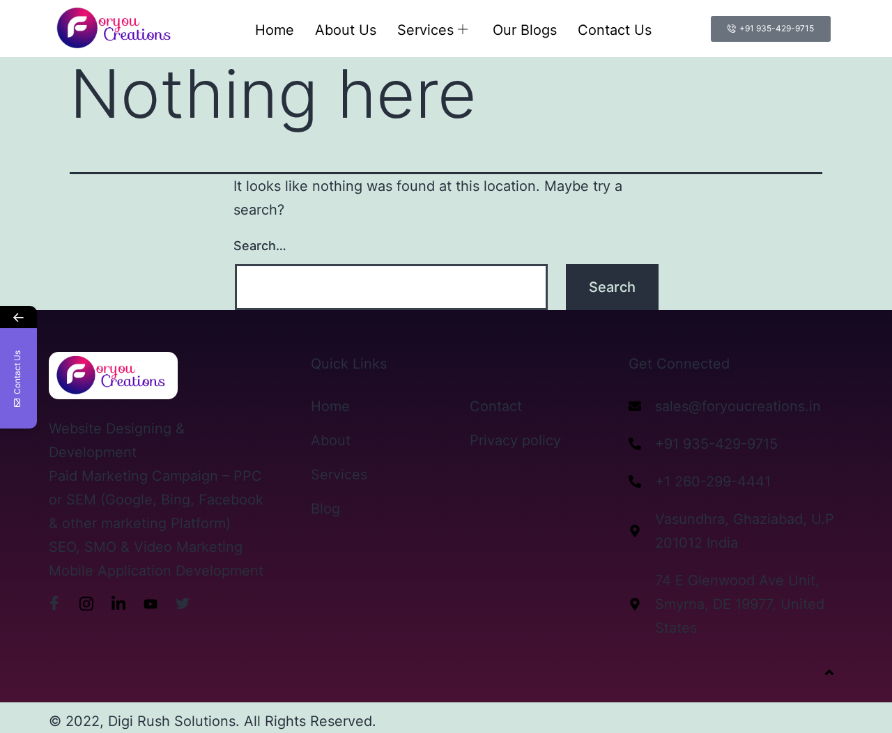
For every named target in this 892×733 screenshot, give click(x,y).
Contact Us (615, 30)
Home (274, 30)
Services (425, 30)
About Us (345, 30)
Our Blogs (525, 30)
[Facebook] (54, 603)
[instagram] (86, 603)
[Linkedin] (118, 603)
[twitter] (182, 603)
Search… (259, 245)
